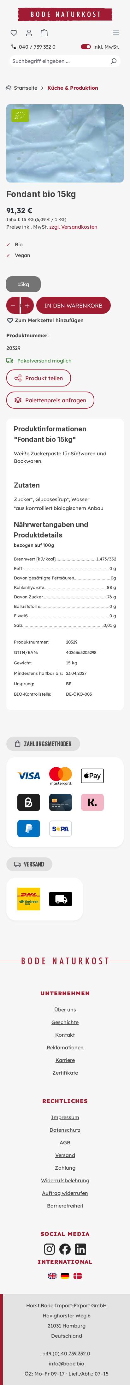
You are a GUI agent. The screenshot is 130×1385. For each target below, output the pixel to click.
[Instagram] (49, 1249)
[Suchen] (113, 61)
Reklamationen (65, 1047)
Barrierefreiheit (65, 1205)
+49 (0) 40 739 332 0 (66, 1353)
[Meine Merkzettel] (13, 32)
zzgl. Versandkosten (73, 227)
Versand (65, 1155)
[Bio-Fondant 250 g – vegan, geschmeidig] (65, 143)
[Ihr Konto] (29, 32)
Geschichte (65, 1022)
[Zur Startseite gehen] (65, 14)
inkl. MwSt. (100, 47)
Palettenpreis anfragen (55, 400)
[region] (65, 143)
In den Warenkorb (73, 305)
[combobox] (65, 61)
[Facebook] (64, 1249)
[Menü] (116, 32)
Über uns (65, 1009)
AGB (65, 1142)
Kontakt (65, 1035)
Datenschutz (65, 1130)
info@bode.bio (66, 1363)
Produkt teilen (44, 378)
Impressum (65, 1117)
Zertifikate (65, 1073)
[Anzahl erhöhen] (27, 305)
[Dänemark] (78, 1275)
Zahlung (65, 1168)
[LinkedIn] (80, 1249)
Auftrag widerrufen (65, 1193)
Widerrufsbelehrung (65, 1180)
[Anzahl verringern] (13, 305)
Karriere (65, 1060)
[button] (52, 1275)
